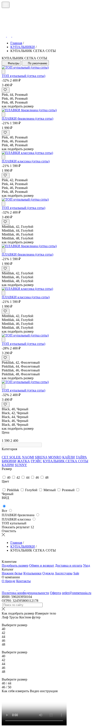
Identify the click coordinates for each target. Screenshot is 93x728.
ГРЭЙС (36, 461)
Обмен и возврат (41, 565)
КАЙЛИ (68, 457)
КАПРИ (8, 465)
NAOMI (28, 457)
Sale (76, 573)
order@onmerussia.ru (76, 593)
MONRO (54, 457)
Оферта (55, 593)
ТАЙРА (81, 457)
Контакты (23, 581)
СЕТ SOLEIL (11, 457)
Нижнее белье (12, 573)
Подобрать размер (15, 565)
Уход (86, 565)
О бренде (8, 581)
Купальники (32, 573)
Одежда (48, 573)
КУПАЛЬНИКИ (22, 47)
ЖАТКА (23, 461)
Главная (16, 43)
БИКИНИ (9, 461)
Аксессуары (63, 573)
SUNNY (21, 465)
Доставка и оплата (68, 565)
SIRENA (41, 457)
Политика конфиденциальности (25, 593)
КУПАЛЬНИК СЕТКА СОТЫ (65, 461)
